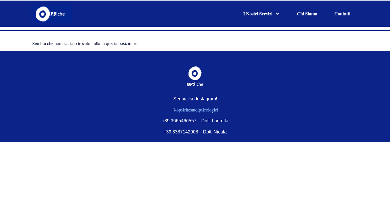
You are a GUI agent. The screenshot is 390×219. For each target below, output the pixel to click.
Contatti (342, 13)
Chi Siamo (307, 13)
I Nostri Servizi (257, 13)
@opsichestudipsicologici (195, 110)
